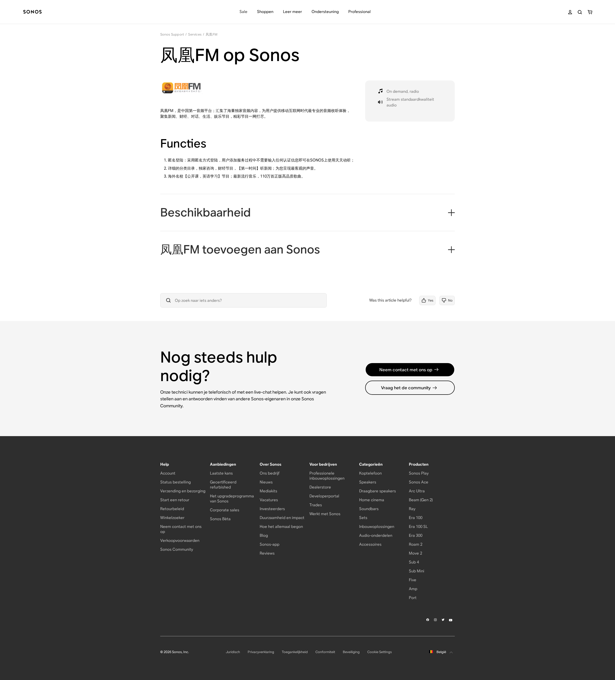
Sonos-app (269, 544)
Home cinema (371, 499)
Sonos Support (172, 34)
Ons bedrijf (269, 473)
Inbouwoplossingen (376, 526)
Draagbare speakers (377, 491)
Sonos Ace (418, 482)
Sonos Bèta (220, 518)
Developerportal (324, 496)
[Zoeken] (580, 12)
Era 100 (415, 517)
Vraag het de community (406, 387)
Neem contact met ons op (405, 369)
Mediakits (268, 491)
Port (413, 597)
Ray (412, 508)
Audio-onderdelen (375, 535)
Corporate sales (224, 510)
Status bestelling (175, 482)
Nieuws (266, 482)
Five (412, 579)
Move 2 (415, 553)
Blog (264, 535)
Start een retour (174, 499)
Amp (413, 588)
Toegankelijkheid (295, 652)
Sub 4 (414, 562)
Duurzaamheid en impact (282, 517)
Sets (363, 517)
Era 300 (415, 535)
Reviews (267, 553)
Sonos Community (176, 549)
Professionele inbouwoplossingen (326, 476)
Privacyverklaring (261, 652)
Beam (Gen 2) (421, 499)
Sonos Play (419, 473)
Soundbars (369, 508)
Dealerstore (320, 487)
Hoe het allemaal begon (281, 526)
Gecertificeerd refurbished (223, 485)
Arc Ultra (417, 491)
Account (167, 473)
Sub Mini (416, 571)
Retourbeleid (172, 508)
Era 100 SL (418, 526)
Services (195, 34)
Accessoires (370, 544)
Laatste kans (221, 473)
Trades (315, 504)
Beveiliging (351, 652)
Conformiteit (325, 652)
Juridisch (233, 652)
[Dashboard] (32, 12)
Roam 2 (415, 544)
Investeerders (272, 508)
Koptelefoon (370, 473)
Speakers (367, 482)
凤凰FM (211, 34)
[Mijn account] (570, 12)
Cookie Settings (379, 652)
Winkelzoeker (172, 517)
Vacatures (269, 499)
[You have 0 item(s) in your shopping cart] (590, 12)
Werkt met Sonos (324, 513)
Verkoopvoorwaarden (179, 540)
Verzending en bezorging (182, 491)
